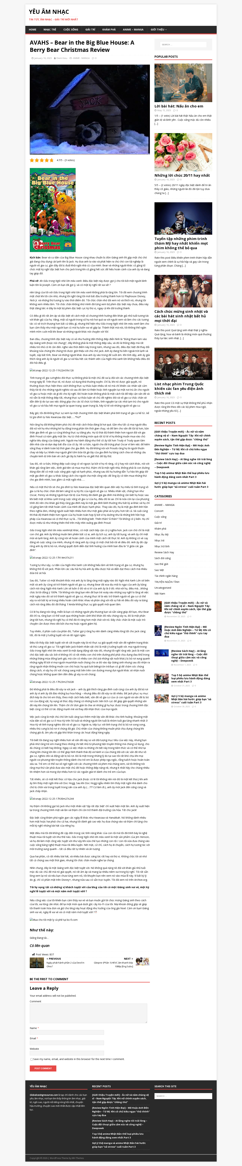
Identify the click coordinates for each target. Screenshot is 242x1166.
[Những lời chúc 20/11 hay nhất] (183, 169)
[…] (156, 123)
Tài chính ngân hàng (166, 576)
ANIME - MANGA (81, 58)
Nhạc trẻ (50, 29)
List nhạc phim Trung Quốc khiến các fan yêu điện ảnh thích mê (179, 389)
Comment (35, 1001)
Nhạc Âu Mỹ (161, 534)
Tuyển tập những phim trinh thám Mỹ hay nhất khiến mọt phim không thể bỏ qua (181, 243)
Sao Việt (159, 570)
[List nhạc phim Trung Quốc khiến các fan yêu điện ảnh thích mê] (183, 377)
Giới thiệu (157, 29)
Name (34, 1028)
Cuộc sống (70, 29)
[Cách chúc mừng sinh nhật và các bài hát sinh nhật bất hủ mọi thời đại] (183, 305)
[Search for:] (183, 45)
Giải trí (90, 29)
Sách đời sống (162, 558)
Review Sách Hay (164, 552)
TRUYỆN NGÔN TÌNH (166, 582)
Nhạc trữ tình (162, 546)
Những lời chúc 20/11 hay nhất (182, 175)
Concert (159, 511)
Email (33, 1038)
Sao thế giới (161, 564)
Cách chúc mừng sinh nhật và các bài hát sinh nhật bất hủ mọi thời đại (181, 316)
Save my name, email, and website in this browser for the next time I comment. (79, 1059)
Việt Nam (159, 593)
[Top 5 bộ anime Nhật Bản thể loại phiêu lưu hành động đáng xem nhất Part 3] (161, 681)
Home (32, 29)
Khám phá (109, 29)
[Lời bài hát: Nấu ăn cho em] (183, 100)
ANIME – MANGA (133, 29)
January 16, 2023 (43, 58)
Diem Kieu (62, 58)
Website (34, 1048)
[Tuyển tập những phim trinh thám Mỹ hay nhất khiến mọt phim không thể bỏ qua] (183, 232)
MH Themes (78, 1158)
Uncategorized (162, 587)
